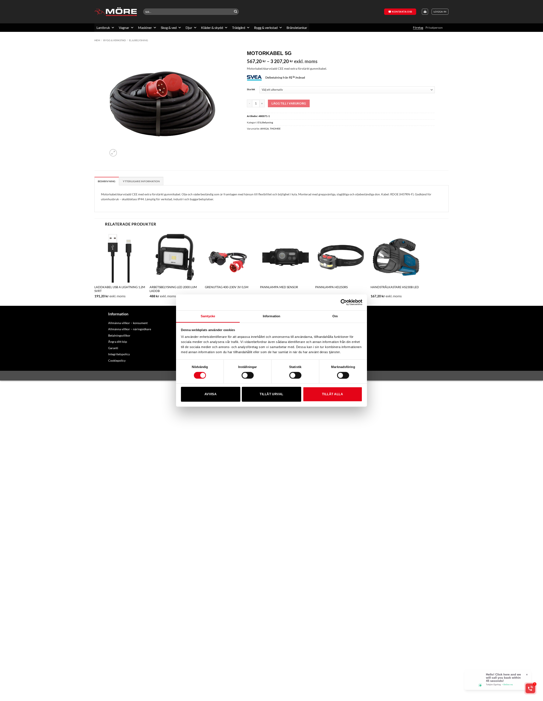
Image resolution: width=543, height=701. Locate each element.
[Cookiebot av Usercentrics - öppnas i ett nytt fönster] (343, 302)
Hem (97, 40)
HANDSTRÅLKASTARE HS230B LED (395, 287)
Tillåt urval (271, 394)
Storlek (251, 89)
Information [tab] (271, 316)
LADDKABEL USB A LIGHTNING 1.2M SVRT (119, 289)
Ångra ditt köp (117, 341)
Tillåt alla (332, 394)
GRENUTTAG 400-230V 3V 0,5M (226, 287)
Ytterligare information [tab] (141, 181)
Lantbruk (103, 27)
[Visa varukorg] (425, 12)
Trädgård (238, 27)
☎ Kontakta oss (400, 11)
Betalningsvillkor (119, 335)
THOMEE (275, 128)
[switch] (248, 375)
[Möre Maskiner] (115, 11)
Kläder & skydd (212, 27)
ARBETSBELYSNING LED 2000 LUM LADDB (173, 289)
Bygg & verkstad (266, 27)
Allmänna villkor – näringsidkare (129, 329)
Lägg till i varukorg (289, 103)
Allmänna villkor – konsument (128, 323)
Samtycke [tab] (208, 316)
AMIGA (264, 128)
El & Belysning (138, 40)
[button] (440, 12)
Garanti (113, 348)
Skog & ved (169, 27)
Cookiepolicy (117, 360)
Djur (189, 27)
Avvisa (210, 394)
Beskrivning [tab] (107, 181)
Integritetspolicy (119, 354)
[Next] (421, 268)
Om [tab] (335, 316)
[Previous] (94, 268)
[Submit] (235, 11)
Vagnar (124, 27)
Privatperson (434, 27)
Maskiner (145, 27)
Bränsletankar (297, 27)
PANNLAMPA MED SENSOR (279, 287)
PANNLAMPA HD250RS (331, 287)
